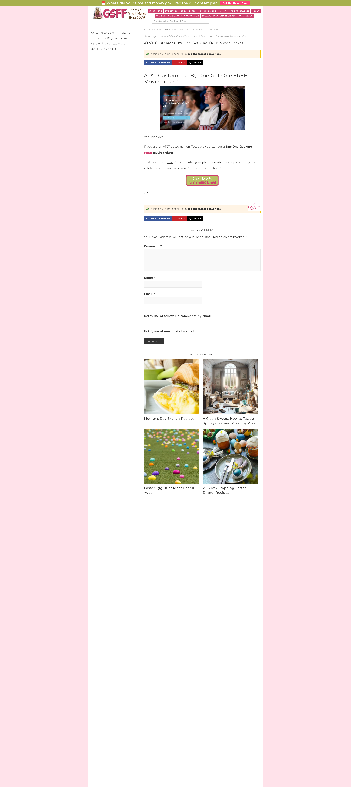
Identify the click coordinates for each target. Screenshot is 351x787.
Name (150, 277)
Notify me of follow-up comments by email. (178, 316)
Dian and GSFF (109, 49)
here (170, 162)
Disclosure (205, 36)
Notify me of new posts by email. (169, 331)
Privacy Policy (238, 36)
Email (149, 294)
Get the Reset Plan (235, 3)
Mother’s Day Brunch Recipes (169, 418)
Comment (153, 246)
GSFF (119, 13)
